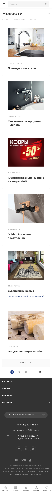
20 (40, 372)
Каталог (7, 381)
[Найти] (45, 4)
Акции (6, 388)
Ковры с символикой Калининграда (25, 296)
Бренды (7, 395)
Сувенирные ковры (21, 291)
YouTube (19, 449)
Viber (26, 449)
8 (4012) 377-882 (26, 425)
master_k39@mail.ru (28, 430)
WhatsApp (33, 449)
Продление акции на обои (26, 351)
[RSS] (49, 14)
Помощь (7, 403)
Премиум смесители (22, 68)
